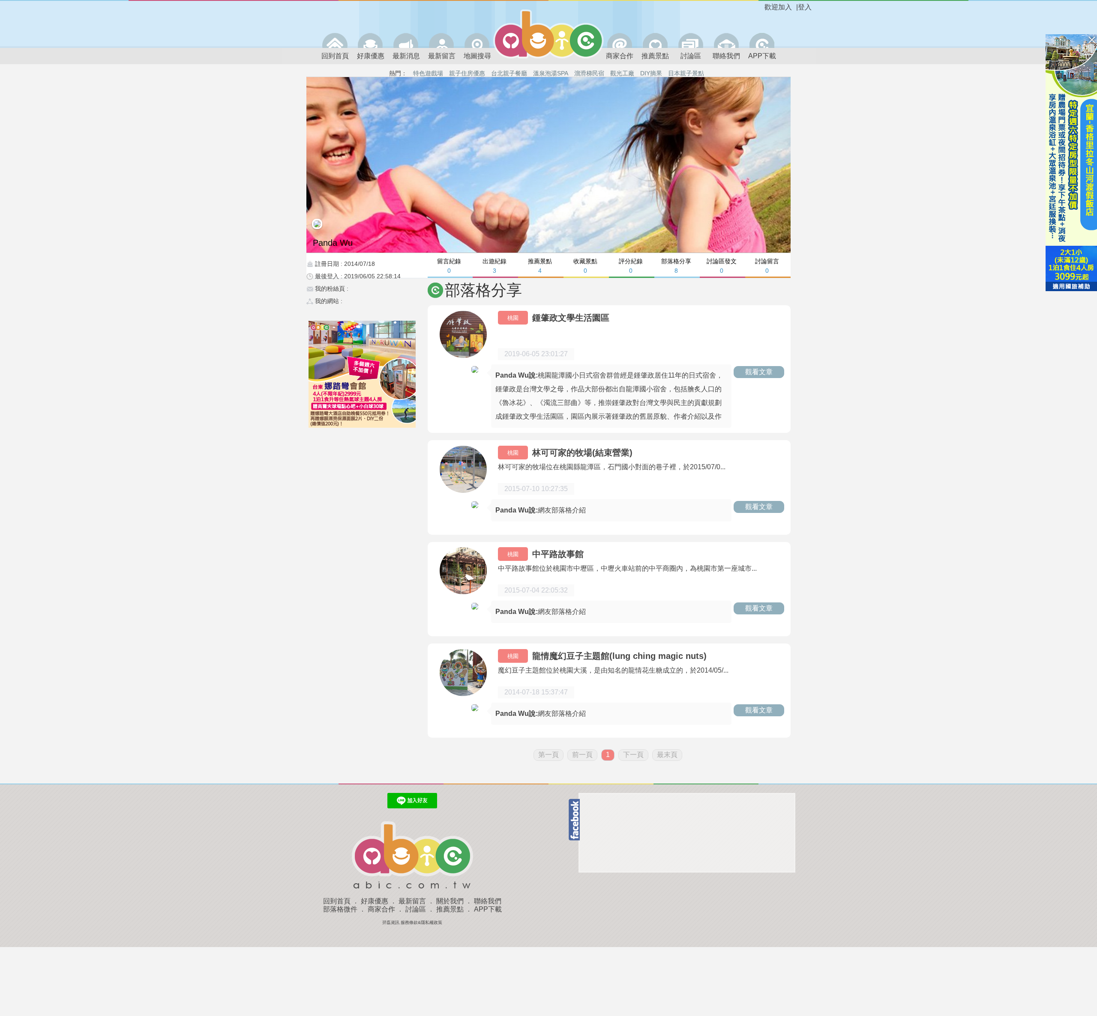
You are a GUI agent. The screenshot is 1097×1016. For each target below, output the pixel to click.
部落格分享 (676, 266)
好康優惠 (370, 56)
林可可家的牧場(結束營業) (582, 452)
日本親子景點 (686, 73)
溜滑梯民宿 (589, 73)
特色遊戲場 (428, 73)
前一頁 (582, 754)
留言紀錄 (449, 266)
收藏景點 (585, 266)
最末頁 (667, 754)
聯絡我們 (726, 56)
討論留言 (767, 266)
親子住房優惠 (467, 73)
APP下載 (762, 56)
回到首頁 (335, 56)
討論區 (690, 56)
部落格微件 (340, 909)
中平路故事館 (558, 554)
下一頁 (633, 754)
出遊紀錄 (495, 266)
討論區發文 (722, 266)
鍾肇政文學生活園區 (570, 317)
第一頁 (548, 754)
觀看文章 (759, 371)
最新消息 (406, 56)
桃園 (513, 318)
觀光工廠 (622, 73)
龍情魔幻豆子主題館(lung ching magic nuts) (619, 656)
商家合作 (619, 56)
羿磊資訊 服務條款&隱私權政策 (412, 922)
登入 (805, 7)
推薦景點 (655, 56)
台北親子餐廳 (509, 73)
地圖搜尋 (477, 56)
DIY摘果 (651, 73)
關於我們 (450, 901)
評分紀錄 (631, 266)
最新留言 (442, 56)
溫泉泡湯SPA (550, 73)
